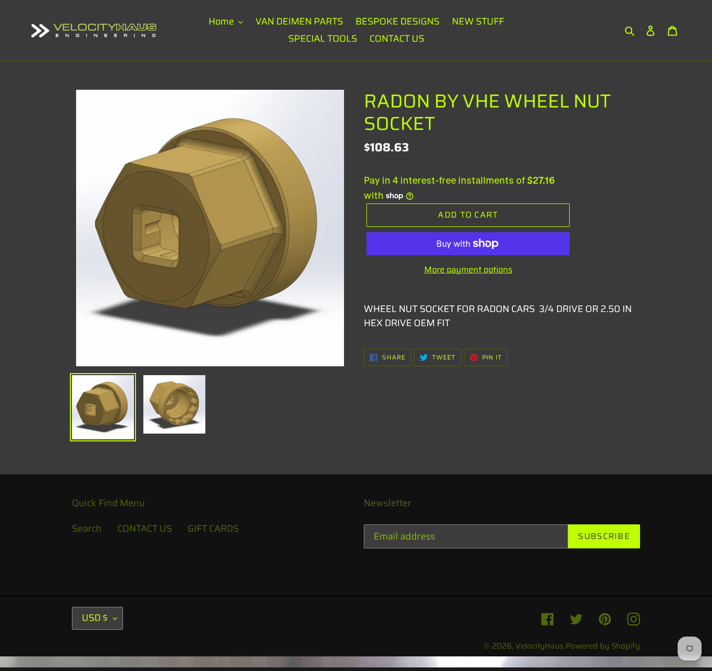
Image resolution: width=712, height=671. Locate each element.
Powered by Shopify (603, 646)
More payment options (468, 269)
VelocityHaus (539, 646)
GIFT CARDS (213, 528)
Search (87, 528)
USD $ (95, 617)
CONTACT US (144, 528)
